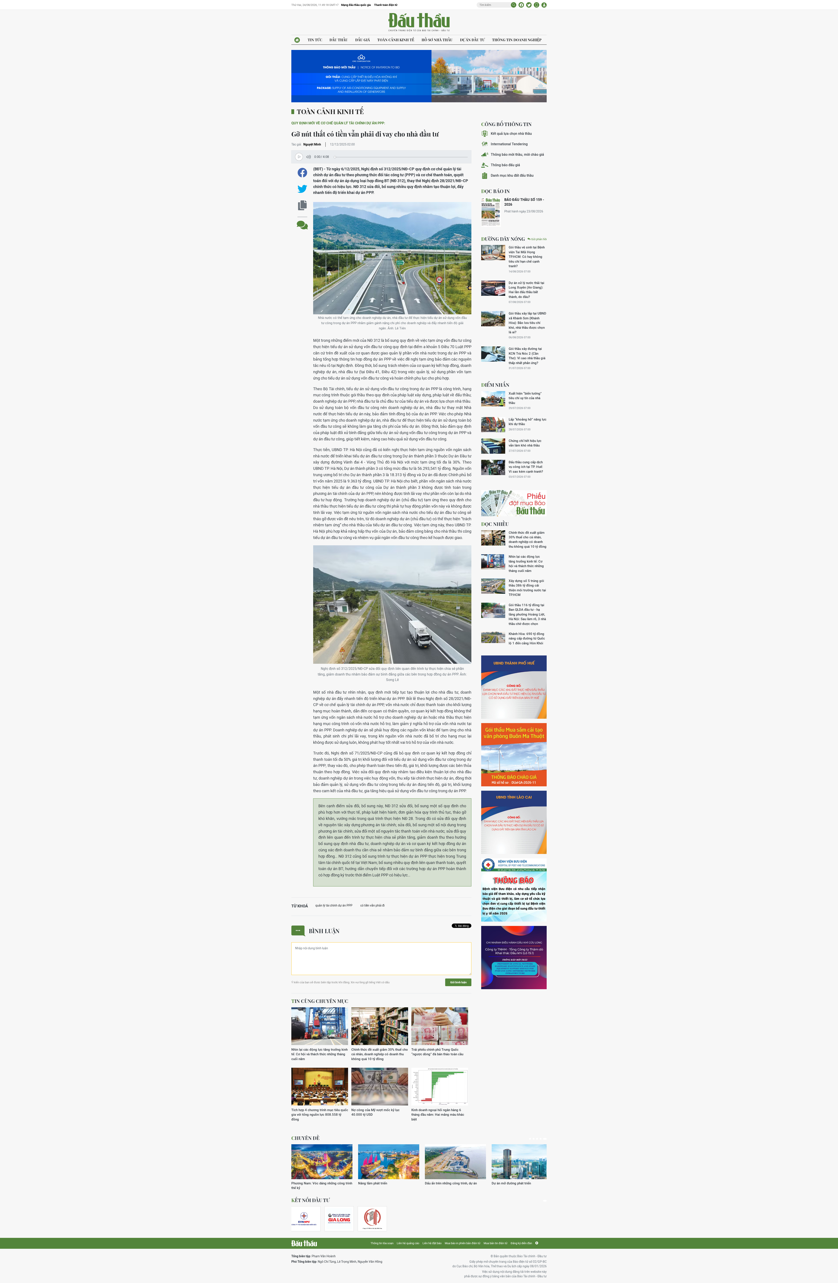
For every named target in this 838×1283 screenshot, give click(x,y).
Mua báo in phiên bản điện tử (462, 1243)
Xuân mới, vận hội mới (441, 1183)
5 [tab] (546, 1139)
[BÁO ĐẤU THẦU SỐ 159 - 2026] (491, 212)
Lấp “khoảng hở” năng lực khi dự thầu (527, 421)
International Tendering (509, 144)
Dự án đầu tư (472, 40)
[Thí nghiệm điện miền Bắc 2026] (304, 1218)
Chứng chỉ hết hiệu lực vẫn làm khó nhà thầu (525, 443)
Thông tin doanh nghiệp (516, 40)
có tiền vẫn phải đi (372, 905)
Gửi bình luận (458, 982)
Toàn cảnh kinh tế (395, 40)
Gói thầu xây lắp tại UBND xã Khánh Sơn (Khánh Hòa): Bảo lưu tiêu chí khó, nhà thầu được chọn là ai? (527, 322)
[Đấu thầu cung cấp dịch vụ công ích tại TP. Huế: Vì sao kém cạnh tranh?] (493, 467)
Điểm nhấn (495, 384)
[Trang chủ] (297, 40)
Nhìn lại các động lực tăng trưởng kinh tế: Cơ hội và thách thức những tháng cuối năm (319, 1054)
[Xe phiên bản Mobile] (536, 5)
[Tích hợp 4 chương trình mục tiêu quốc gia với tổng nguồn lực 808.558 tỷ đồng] (319, 1087)
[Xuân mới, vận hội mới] (455, 1161)
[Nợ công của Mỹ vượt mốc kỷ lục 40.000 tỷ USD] (379, 1087)
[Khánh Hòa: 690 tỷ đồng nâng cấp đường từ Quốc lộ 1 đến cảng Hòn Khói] (493, 639)
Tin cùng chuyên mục (319, 1001)
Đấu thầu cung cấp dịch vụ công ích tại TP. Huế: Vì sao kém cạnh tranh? (526, 466)
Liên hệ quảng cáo (408, 1243)
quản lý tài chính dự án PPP (333, 905)
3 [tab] (539, 1139)
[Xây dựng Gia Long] (339, 1218)
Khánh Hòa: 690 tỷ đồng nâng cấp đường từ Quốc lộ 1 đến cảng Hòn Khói (527, 638)
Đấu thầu (339, 40)
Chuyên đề (305, 1138)
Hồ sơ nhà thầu (437, 40)
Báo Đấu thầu (419, 22)
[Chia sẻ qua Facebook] (302, 173)
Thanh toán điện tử (385, 5)
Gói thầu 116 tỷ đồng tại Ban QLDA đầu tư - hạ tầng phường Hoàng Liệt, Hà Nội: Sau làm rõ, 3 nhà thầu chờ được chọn (527, 614)
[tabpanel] (321, 1164)
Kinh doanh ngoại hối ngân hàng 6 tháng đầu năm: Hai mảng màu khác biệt (437, 1114)
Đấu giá (362, 40)
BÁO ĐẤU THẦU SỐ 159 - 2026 (524, 202)
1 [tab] (531, 1139)
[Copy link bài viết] (302, 205)
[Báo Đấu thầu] (304, 1243)
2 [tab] (535, 1139)
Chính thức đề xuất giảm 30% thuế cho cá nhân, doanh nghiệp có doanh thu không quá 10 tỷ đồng (379, 1054)
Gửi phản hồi (539, 239)
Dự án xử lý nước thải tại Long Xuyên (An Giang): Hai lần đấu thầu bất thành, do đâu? (526, 290)
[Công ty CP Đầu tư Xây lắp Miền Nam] (372, 1218)
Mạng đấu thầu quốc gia (356, 5)
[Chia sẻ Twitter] (529, 5)
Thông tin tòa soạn (382, 1243)
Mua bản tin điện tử (495, 1243)
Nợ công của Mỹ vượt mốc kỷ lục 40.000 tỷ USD (375, 1112)
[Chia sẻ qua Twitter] (302, 189)
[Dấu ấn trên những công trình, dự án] (321, 1161)
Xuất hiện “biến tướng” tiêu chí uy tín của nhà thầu (525, 398)
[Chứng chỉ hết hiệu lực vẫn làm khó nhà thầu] (493, 446)
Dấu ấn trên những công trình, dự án (317, 1183)
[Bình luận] (302, 222)
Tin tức (315, 40)
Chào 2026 (500, 1183)
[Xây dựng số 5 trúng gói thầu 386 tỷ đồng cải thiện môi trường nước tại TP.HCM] (493, 586)
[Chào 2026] (522, 1161)
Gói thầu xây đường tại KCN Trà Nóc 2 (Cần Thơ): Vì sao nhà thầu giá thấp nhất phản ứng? (527, 355)
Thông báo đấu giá (505, 165)
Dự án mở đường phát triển (377, 1183)
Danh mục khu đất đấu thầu (512, 175)
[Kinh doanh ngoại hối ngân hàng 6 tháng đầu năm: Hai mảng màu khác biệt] (439, 1087)
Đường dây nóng (503, 239)
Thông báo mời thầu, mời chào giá (517, 154)
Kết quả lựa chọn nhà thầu (511, 134)
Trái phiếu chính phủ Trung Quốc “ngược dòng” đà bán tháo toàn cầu (437, 1052)
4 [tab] (542, 1139)
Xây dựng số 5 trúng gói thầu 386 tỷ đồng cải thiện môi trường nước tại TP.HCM (527, 588)
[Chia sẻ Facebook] (521, 5)
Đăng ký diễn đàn (521, 1243)
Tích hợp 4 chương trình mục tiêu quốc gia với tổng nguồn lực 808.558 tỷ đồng (319, 1114)
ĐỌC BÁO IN (495, 191)
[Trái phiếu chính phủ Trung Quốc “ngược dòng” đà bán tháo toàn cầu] (439, 1026)
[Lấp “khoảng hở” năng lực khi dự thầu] (493, 424)
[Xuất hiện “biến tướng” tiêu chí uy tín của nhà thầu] (493, 398)
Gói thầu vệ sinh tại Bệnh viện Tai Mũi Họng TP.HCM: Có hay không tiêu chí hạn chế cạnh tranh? (527, 256)
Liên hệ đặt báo (431, 1243)
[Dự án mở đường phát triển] (388, 1161)
